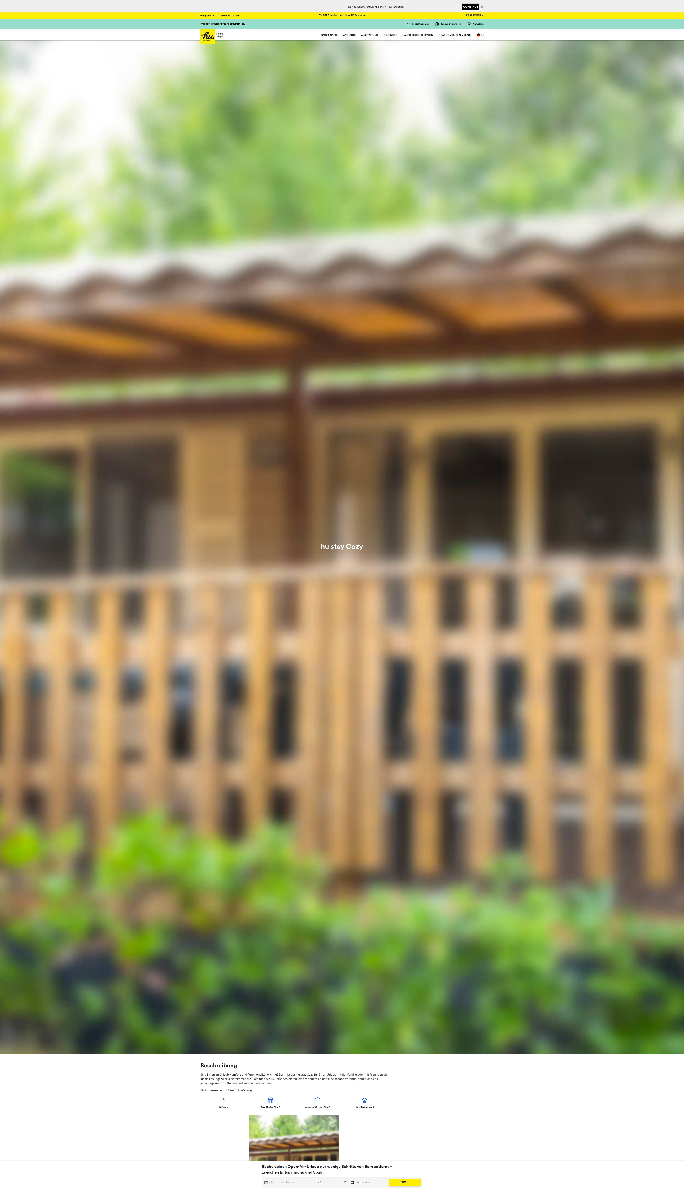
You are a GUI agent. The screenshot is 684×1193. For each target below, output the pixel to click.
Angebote (349, 35)
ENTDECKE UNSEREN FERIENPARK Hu (222, 24)
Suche (405, 1182)
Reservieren (475, 15)
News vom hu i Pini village (455, 35)
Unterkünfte (329, 35)
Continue (470, 7)
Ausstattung (369, 35)
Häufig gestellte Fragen (417, 35)
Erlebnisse (390, 35)
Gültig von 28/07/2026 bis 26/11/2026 (220, 16)
